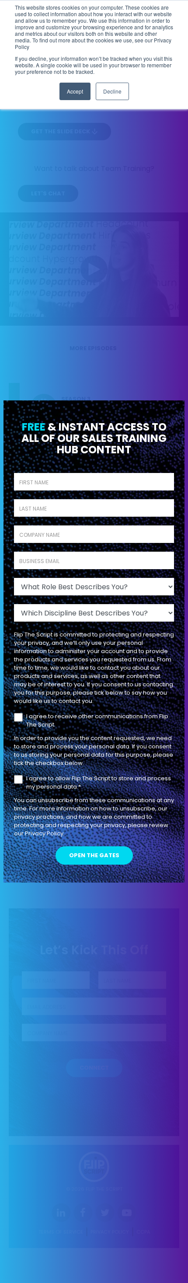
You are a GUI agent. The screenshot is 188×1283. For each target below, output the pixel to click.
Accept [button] (75, 91)
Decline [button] (112, 91)
